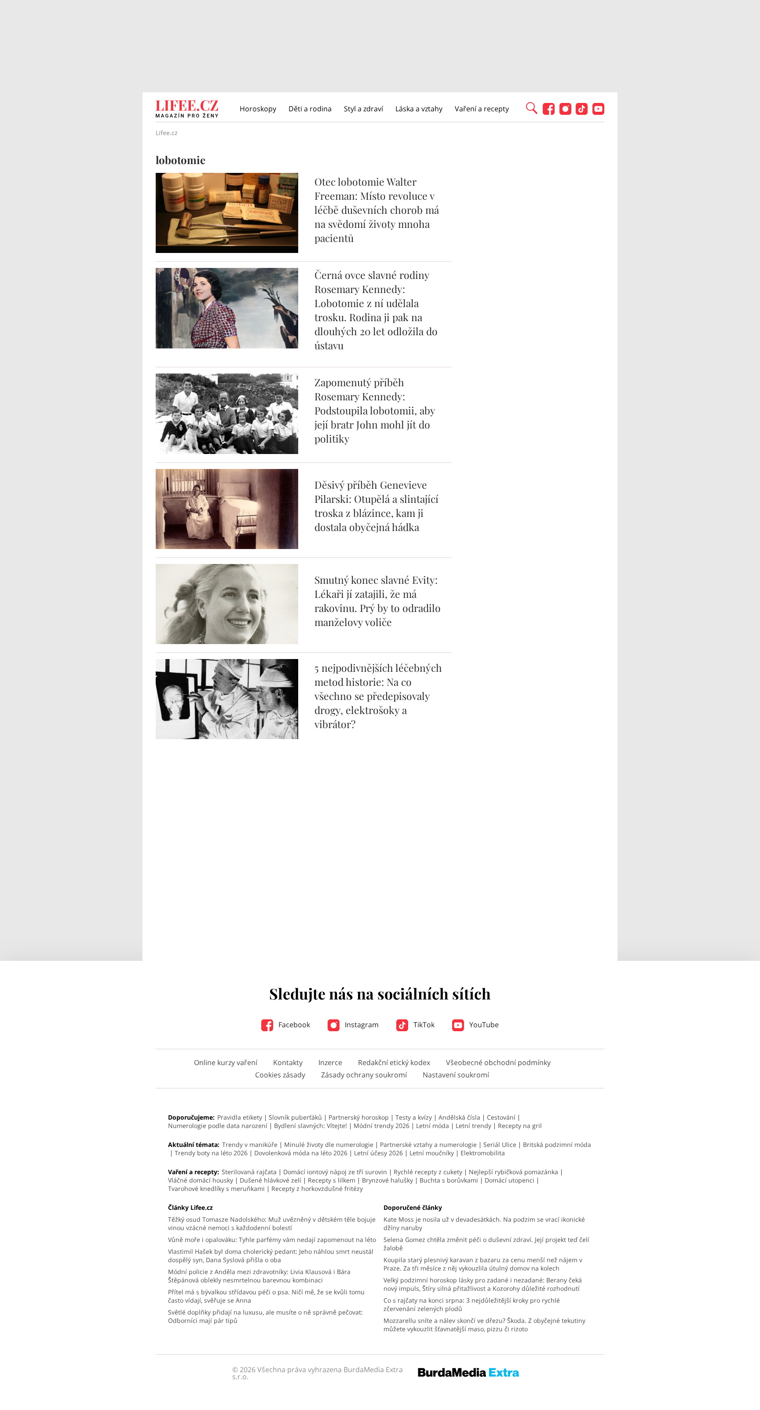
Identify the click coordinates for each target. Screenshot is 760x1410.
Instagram (361, 1024)
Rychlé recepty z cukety (428, 1172)
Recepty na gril (520, 1125)
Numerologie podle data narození (217, 1125)
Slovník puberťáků (295, 1117)
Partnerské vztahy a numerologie (428, 1144)
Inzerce (330, 1062)
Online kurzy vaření (225, 1062)
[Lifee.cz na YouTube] (598, 112)
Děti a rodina (310, 109)
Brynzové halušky (387, 1180)
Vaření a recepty (482, 109)
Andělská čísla (459, 1117)
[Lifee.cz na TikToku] (582, 112)
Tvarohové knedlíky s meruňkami (216, 1188)
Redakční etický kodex (394, 1062)
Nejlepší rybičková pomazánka (513, 1172)
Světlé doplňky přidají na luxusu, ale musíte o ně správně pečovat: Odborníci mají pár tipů (265, 1316)
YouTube (483, 1024)
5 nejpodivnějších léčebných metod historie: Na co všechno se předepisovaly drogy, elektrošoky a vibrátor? (378, 696)
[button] (532, 107)
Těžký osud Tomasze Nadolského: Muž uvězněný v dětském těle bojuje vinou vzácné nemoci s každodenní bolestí (272, 1223)
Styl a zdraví (363, 109)
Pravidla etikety (239, 1117)
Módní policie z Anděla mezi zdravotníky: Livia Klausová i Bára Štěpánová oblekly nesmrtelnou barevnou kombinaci (259, 1275)
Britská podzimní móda (557, 1144)
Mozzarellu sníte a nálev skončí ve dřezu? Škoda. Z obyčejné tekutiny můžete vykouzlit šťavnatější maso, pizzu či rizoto (484, 1324)
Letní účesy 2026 (378, 1153)
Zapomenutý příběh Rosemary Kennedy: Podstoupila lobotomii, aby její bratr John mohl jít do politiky (374, 410)
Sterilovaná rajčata (249, 1172)
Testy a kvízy (413, 1117)
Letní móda (432, 1125)
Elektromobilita (482, 1153)
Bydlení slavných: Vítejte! (310, 1125)
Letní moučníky (431, 1153)
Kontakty (288, 1062)
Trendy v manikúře (250, 1144)
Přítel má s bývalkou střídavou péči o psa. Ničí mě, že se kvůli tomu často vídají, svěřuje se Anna (266, 1296)
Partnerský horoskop (359, 1117)
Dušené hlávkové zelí (270, 1180)
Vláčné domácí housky (200, 1180)
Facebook (293, 1024)
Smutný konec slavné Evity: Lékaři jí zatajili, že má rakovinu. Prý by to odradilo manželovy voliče (377, 601)
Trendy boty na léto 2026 (211, 1153)
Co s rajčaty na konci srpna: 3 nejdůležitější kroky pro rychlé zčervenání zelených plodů (472, 1304)
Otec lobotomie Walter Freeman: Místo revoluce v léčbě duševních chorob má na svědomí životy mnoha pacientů (376, 210)
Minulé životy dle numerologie (328, 1144)
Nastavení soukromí (456, 1075)
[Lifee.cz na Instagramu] (565, 112)
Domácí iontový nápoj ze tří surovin (335, 1172)
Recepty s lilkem (331, 1180)
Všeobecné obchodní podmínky (498, 1062)
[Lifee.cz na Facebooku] (549, 112)
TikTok (423, 1024)
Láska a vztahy (418, 109)
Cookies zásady (280, 1075)
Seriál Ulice (499, 1144)
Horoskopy (258, 109)
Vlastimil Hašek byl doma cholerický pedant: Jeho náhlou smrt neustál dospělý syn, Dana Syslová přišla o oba (270, 1255)
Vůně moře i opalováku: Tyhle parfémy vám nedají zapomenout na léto (272, 1239)
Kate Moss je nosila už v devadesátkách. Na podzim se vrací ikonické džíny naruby (484, 1223)
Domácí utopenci (509, 1180)
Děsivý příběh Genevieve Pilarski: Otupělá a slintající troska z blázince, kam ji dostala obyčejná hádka (376, 506)
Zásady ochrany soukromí (364, 1075)
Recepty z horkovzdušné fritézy (317, 1188)
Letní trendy (473, 1125)
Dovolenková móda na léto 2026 (300, 1153)
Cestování (501, 1117)
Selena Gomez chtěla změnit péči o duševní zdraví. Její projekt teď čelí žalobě (486, 1243)
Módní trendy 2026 (381, 1125)
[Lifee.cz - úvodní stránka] (187, 110)
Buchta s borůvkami (449, 1180)
